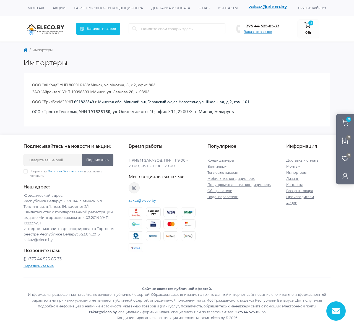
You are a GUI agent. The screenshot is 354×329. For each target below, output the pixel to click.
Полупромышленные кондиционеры (239, 185)
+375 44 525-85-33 (261, 26)
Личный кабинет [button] (312, 8)
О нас (204, 8)
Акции (59, 8)
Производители (300, 197)
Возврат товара (299, 191)
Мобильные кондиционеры (231, 179)
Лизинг (292, 179)
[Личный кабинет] (345, 175)
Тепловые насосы (222, 172)
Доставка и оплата (170, 8)
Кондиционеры (220, 160)
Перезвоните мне (39, 266)
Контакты (228, 8)
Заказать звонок (258, 32)
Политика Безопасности (65, 171)
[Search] (135, 28)
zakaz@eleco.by (268, 6)
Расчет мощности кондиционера (108, 8)
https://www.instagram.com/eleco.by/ (134, 187)
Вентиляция (217, 166)
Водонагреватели (222, 197)
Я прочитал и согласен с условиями (66, 174)
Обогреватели (219, 191)
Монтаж (36, 8)
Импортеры (296, 172)
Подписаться (97, 160)
